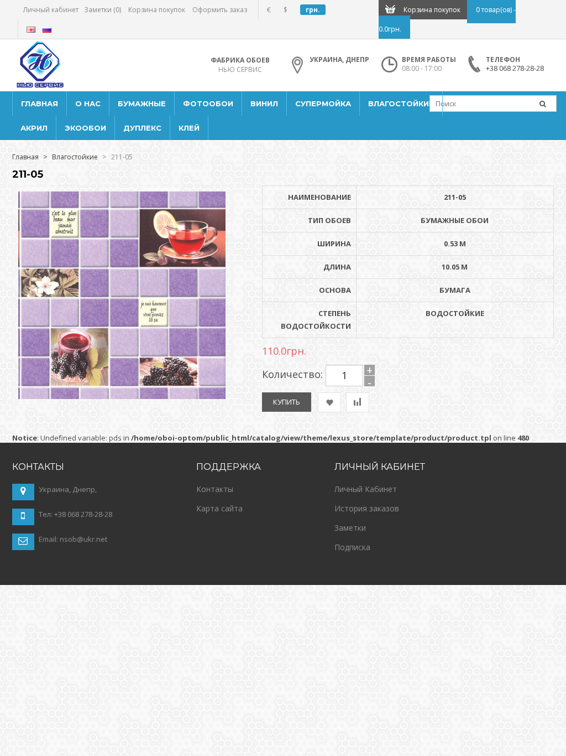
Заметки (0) (102, 9)
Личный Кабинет (365, 489)
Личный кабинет (50, 9)
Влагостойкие (75, 157)
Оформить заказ (219, 9)
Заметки (350, 527)
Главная (25, 157)
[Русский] (47, 30)
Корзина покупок (156, 9)
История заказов (366, 508)
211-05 (122, 157)
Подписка (352, 547)
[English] (31, 30)
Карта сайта (219, 508)
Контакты (214, 489)
